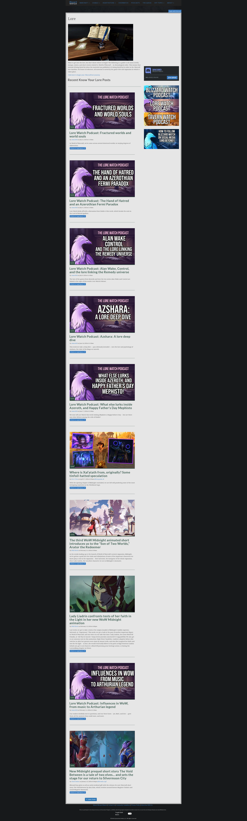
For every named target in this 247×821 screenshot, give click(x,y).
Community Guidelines (123, 805)
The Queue (147, 3)
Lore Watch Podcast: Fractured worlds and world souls (100, 134)
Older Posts (92, 799)
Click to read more (77, 148)
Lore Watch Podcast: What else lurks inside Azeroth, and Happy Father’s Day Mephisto (100, 406)
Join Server (172, 78)
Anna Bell (74, 139)
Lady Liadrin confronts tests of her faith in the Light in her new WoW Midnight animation (100, 619)
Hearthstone (109, 3)
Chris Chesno (75, 781)
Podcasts (135, 3)
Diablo (95, 3)
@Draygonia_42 (99, 479)
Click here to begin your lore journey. (84, 75)
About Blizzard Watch (100, 805)
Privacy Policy (135, 805)
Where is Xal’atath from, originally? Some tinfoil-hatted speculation (99, 474)
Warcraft (84, 3)
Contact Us (111, 805)
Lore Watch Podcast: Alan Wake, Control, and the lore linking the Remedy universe (99, 270)
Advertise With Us (147, 805)
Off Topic (158, 3)
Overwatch (123, 3)
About (170, 3)
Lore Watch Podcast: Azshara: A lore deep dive (99, 338)
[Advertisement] (161, 27)
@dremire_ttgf (101, 781)
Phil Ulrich (75, 550)
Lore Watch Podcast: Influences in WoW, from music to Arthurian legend (98, 705)
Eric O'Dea (75, 479)
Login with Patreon (175, 11)
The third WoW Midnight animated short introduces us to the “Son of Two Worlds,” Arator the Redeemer (99, 543)
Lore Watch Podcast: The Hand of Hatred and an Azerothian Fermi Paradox (99, 202)
